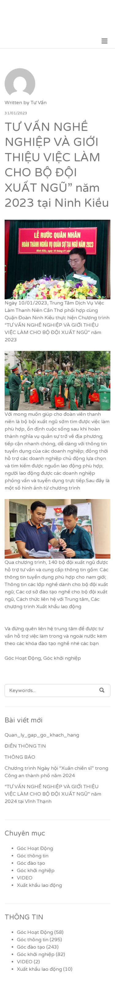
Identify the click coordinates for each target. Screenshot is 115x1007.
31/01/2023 (16, 113)
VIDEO (25, 878)
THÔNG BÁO (20, 757)
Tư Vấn (39, 103)
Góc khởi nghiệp (62, 658)
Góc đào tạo (31, 863)
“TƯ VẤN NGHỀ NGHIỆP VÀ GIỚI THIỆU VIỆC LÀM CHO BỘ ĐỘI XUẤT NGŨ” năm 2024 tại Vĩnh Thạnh (53, 794)
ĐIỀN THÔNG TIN (25, 746)
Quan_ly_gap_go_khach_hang (42, 735)
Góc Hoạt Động (23, 658)
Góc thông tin (32, 856)
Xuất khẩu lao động (39, 885)
